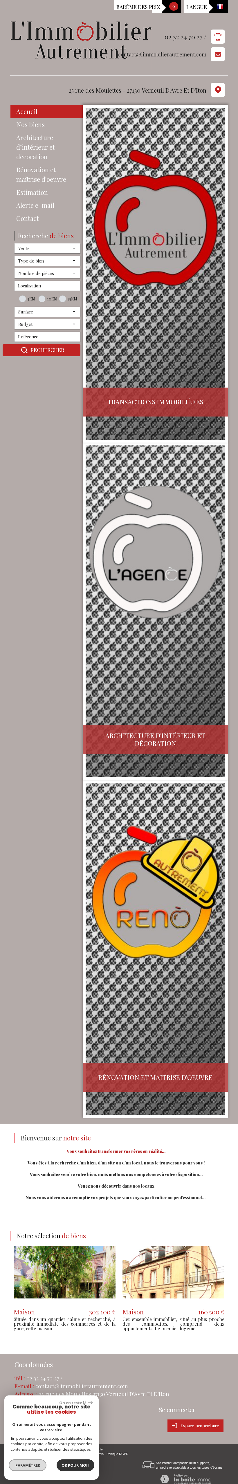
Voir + (64, 1275)
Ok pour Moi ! (75, 1465)
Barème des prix (138, 6)
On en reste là (72, 1402)
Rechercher (47, 349)
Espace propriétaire (200, 1425)
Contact (27, 218)
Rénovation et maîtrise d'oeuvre (41, 174)
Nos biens (30, 124)
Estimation (32, 192)
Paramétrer (27, 1465)
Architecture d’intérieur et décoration (35, 147)
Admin (99, 1454)
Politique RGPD (117, 1454)
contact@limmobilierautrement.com (162, 55)
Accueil (26, 111)
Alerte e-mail (35, 205)
